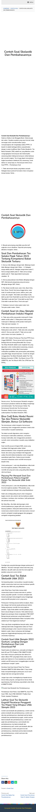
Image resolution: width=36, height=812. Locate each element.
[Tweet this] (6, 782)
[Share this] (2, 782)
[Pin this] (9, 782)
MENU (31, 2)
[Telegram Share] (12, 782)
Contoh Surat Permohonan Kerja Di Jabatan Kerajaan (27, 795)
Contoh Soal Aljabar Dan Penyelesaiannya (7, 795)
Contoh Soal (10, 788)
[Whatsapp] (15, 782)
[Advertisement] (18, 32)
